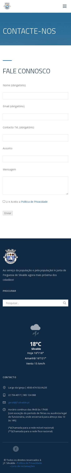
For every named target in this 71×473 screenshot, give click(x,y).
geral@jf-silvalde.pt (18, 402)
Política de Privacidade (34, 201)
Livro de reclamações (23, 466)
